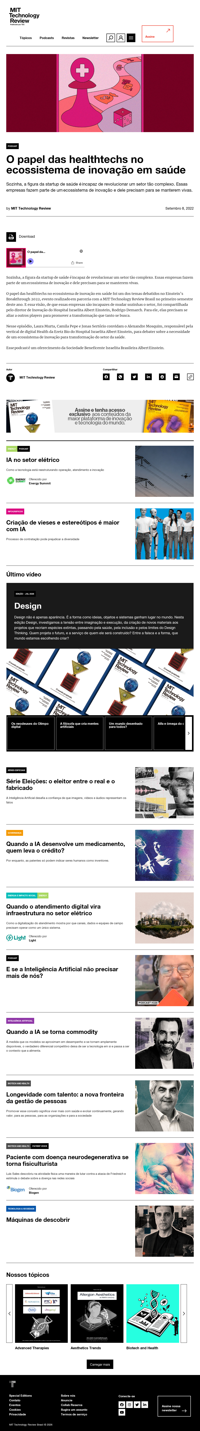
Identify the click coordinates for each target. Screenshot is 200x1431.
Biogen (34, 1192)
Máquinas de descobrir (38, 1219)
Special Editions (20, 1395)
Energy (12, 449)
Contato (14, 1400)
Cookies (15, 1409)
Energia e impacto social (22, 895)
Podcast (12, 146)
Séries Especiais (16, 770)
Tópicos (26, 38)
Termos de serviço (74, 1414)
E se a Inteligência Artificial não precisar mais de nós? (62, 972)
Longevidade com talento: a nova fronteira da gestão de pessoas (65, 1098)
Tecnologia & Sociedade (21, 1209)
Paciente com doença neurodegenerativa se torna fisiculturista (67, 1160)
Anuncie (66, 1400)
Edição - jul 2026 (25, 594)
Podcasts (47, 38)
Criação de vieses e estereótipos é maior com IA (62, 526)
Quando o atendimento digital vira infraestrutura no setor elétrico (53, 910)
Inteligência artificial (20, 1021)
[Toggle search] (110, 38)
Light (32, 940)
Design (28, 605)
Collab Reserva (71, 1405)
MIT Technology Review (31, 208)
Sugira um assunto (74, 1409)
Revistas (68, 38)
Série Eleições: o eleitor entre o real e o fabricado (60, 784)
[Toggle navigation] (131, 38)
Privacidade (17, 1414)
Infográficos (15, 511)
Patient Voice (39, 1146)
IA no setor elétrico (32, 459)
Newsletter (90, 38)
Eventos (15, 1405)
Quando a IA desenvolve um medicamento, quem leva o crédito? (65, 847)
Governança (14, 833)
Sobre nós (68, 1395)
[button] (189, 733)
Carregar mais (100, 1364)
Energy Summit (40, 483)
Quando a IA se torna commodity (52, 1031)
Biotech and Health (18, 1083)
